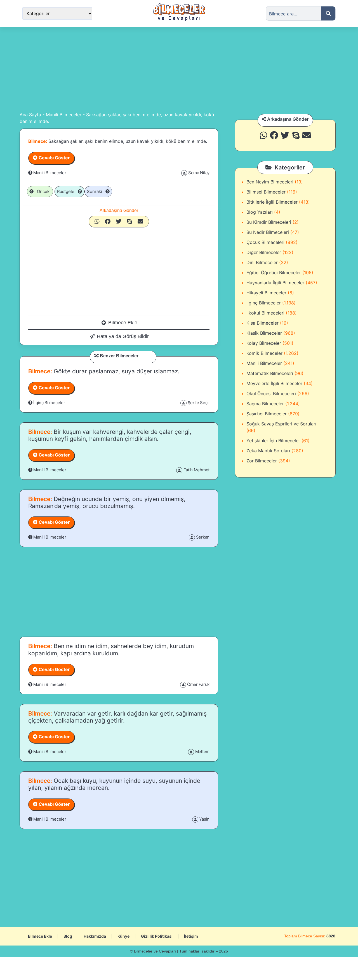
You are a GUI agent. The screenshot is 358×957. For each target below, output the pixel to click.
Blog (67, 936)
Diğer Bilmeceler (263, 252)
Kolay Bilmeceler (263, 343)
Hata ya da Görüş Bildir (123, 336)
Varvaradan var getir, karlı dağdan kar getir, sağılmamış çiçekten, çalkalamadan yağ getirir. (117, 717)
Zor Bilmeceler (261, 461)
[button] (97, 221)
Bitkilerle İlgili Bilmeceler (272, 202)
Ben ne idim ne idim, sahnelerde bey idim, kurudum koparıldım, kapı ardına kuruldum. (111, 649)
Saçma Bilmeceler (265, 403)
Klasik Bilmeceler (264, 333)
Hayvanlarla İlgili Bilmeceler (275, 282)
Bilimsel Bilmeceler (266, 192)
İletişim (191, 936)
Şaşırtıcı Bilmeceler (266, 413)
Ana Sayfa (30, 114)
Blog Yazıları (259, 212)
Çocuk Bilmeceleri (265, 242)
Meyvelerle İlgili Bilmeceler (274, 383)
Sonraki (96, 191)
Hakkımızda (95, 936)
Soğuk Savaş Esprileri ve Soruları (281, 424)
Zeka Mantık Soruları (268, 450)
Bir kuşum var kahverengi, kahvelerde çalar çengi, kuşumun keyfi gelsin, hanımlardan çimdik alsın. (109, 435)
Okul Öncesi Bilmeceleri (271, 393)
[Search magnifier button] (328, 13)
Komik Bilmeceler (264, 353)
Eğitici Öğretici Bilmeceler (273, 272)
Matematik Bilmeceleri (269, 373)
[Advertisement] (179, 69)
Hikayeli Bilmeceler (266, 292)
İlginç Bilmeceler (49, 402)
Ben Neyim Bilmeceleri (269, 182)
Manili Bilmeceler (63, 114)
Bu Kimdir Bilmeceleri (268, 222)
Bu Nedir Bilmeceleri (267, 232)
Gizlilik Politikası (157, 936)
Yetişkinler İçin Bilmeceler (273, 440)
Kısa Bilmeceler (262, 323)
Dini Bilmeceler (262, 262)
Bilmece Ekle (122, 322)
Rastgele (67, 191)
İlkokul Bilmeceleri (265, 313)
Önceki (42, 191)
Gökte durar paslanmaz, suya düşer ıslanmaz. (116, 371)
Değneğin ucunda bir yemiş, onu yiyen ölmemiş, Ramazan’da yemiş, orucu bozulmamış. (106, 502)
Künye (123, 936)
